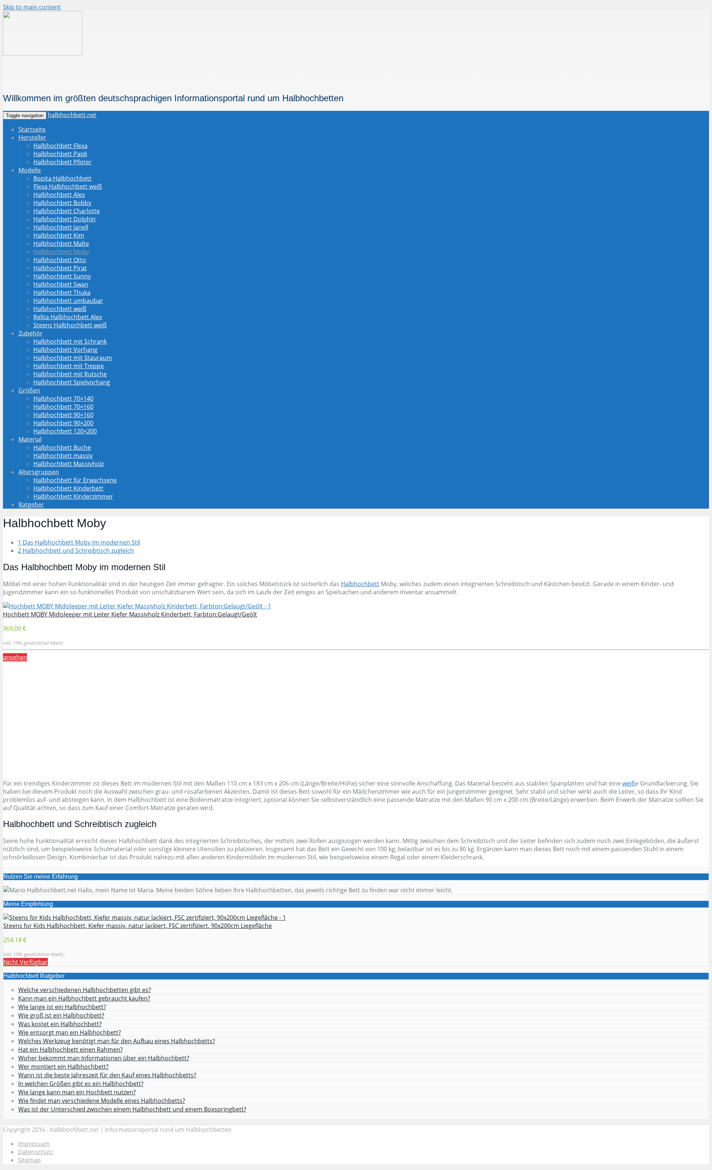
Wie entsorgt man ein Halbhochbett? (69, 1032)
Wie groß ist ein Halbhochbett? (61, 1015)
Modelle (30, 170)
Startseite (32, 129)
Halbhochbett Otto (59, 260)
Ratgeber (31, 504)
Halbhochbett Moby (61, 252)
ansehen (15, 657)
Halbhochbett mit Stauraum (72, 358)
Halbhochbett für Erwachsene (75, 480)
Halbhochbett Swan (60, 284)
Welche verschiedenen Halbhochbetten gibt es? (84, 990)
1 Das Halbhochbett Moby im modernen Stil (79, 542)
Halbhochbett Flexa (60, 146)
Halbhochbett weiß (59, 309)
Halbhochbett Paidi (60, 154)
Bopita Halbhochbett (62, 178)
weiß (628, 783)
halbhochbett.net (72, 115)
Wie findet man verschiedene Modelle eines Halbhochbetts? (101, 1101)
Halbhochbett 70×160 (63, 407)
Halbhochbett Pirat (60, 268)
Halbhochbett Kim (58, 235)
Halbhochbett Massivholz (68, 464)
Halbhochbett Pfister (62, 162)
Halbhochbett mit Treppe (68, 366)
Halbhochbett (360, 584)
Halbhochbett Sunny (62, 276)
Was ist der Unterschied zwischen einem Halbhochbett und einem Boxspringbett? (132, 1109)
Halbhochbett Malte (61, 243)
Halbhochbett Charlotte (66, 211)
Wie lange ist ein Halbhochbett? (62, 1007)
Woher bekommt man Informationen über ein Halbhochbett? (103, 1058)
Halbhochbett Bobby (62, 203)
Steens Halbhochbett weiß (70, 325)
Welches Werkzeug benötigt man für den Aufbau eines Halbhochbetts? (116, 1041)
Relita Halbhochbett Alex (67, 317)
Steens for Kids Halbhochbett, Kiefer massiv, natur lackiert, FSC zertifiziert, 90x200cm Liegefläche (137, 926)
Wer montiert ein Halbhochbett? (63, 1066)
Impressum (34, 1144)
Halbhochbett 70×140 (63, 398)
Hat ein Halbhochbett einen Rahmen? (70, 1049)
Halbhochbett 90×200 (63, 423)
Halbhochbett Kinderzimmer (73, 496)
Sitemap (29, 1160)
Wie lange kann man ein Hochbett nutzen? (77, 1092)
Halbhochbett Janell (60, 227)
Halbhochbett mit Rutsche (70, 374)
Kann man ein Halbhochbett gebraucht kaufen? (84, 998)
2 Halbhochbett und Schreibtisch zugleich (76, 550)
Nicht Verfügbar (25, 962)
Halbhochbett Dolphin (64, 219)
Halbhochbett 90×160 (63, 415)
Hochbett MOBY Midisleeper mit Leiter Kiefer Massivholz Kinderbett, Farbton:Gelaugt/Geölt (130, 614)
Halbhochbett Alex (59, 195)
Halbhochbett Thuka (61, 292)
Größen (29, 390)
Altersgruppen (39, 472)
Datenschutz (35, 1152)
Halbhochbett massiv (63, 456)
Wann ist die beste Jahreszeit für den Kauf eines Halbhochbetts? (107, 1075)
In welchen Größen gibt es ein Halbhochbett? (81, 1084)
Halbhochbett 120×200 (65, 431)
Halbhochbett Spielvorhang (71, 382)
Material (30, 439)
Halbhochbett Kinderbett (68, 488)
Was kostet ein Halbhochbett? (60, 1024)
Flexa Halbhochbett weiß (67, 186)
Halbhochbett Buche (62, 447)
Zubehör (31, 333)
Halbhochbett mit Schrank (70, 341)
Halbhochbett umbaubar (68, 301)
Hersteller (32, 137)
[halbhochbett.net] (42, 53)
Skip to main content (32, 7)
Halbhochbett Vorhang (65, 350)
